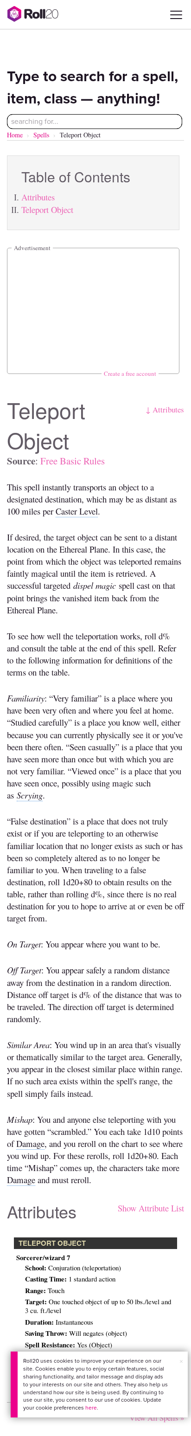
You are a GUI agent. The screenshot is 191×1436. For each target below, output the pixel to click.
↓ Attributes (165, 409)
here (91, 1408)
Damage (30, 1143)
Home (15, 134)
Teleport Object (47, 209)
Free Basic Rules (72, 460)
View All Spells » (156, 1417)
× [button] (181, 1361)
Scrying (30, 795)
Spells (41, 134)
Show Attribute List (151, 1208)
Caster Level (77, 511)
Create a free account (130, 373)
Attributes (38, 197)
